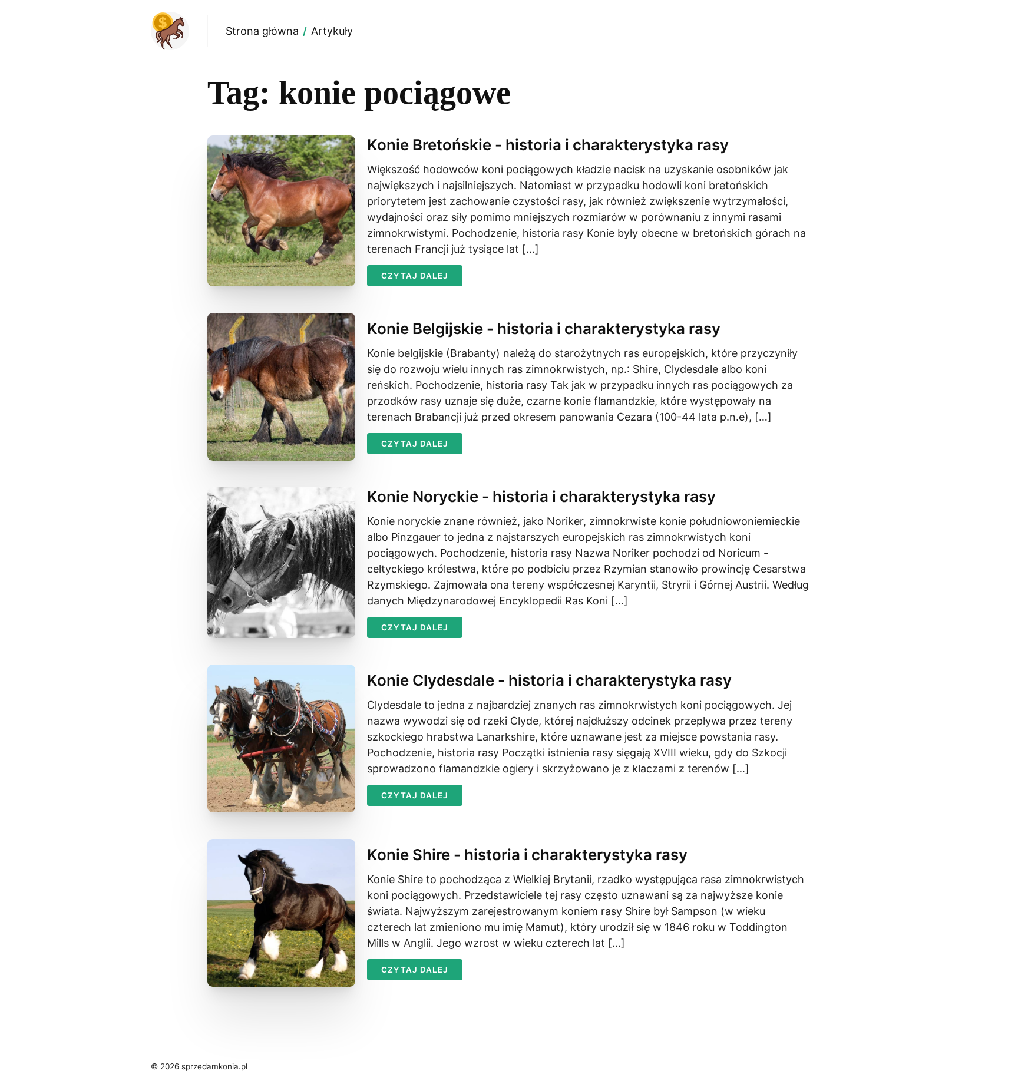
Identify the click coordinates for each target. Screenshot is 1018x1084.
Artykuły (332, 31)
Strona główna (262, 31)
